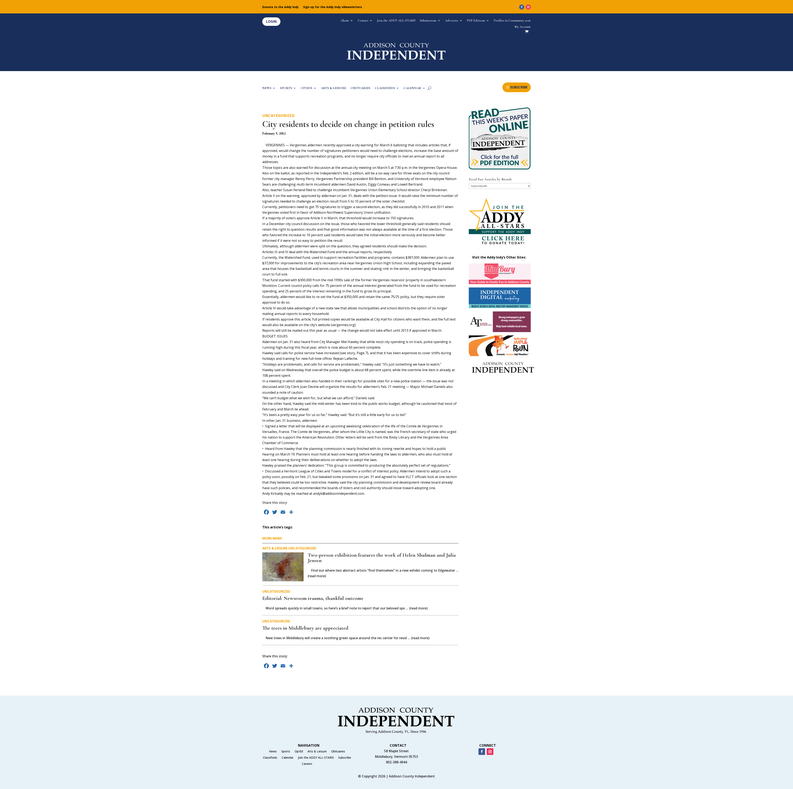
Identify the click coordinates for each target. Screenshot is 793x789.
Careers (307, 764)
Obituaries (338, 751)
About (345, 21)
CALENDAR (412, 88)
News (273, 751)
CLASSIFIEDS (385, 88)
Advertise (451, 21)
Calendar (287, 757)
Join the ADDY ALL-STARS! (396, 21)
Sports (285, 751)
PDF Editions (476, 21)
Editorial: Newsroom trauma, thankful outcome (312, 598)
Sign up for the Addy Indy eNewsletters (332, 7)
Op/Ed (299, 751)
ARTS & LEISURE (333, 88)
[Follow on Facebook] (521, 7)
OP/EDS (306, 88)
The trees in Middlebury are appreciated (305, 628)
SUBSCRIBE (518, 87)
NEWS (266, 88)
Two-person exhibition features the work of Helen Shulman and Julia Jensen (382, 558)
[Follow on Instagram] (528, 7)
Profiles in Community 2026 (512, 21)
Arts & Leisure (274, 548)
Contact (363, 21)
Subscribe (344, 757)
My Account (523, 27)
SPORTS (286, 88)
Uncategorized (278, 115)
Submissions (428, 21)
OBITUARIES (360, 88)
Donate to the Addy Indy (280, 7)
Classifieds (270, 757)
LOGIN (271, 21)
